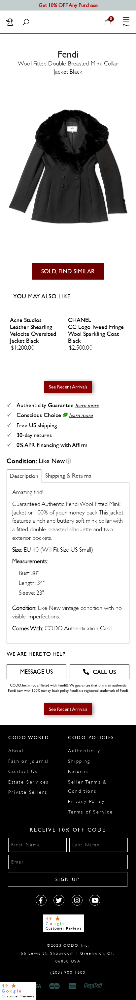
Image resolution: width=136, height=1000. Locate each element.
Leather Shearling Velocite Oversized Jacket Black (33, 334)
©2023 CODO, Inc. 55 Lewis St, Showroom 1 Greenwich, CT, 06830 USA (68, 953)
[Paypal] (94, 986)
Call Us (104, 672)
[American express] (73, 986)
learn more (87, 405)
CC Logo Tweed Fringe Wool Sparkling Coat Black (96, 334)
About (16, 751)
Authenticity (84, 751)
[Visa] (36, 986)
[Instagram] (77, 900)
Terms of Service (90, 812)
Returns (78, 771)
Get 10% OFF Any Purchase (68, 5)
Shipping (79, 761)
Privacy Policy (86, 801)
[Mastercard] (54, 986)
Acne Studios (26, 320)
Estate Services (28, 782)
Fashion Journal (28, 761)
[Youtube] (94, 900)
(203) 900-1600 (67, 972)
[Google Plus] (58, 900)
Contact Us (23, 771)
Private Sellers (28, 792)
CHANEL (79, 320)
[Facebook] (41, 900)
